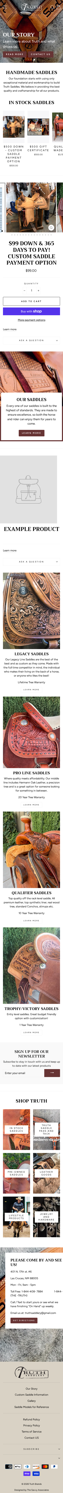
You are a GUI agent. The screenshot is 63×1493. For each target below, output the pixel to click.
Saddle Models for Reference (31, 1407)
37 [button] (51, 235)
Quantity (31, 283)
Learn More (31, 433)
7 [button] (19, 231)
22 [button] (61, 231)
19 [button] (53, 231)
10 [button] (28, 231)
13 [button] (36, 231)
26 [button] (21, 235)
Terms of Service (31, 1431)
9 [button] (25, 231)
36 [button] (49, 235)
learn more (31, 689)
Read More (14, 54)
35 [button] (46, 235)
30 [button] (32, 235)
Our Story (31, 1388)
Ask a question (31, 340)
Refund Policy (31, 1419)
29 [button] (29, 235)
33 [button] (40, 235)
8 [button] (22, 231)
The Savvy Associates (38, 1490)
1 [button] (29, 60)
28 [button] (26, 235)
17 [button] (47, 231)
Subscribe (31, 1449)
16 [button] (45, 231)
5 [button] (14, 231)
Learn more (9, 329)
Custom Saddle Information (31, 1394)
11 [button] (30, 231)
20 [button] (56, 231)
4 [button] (11, 231)
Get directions (24, 1320)
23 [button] (12, 235)
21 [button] (58, 231)
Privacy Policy (31, 1425)
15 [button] (42, 231)
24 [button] (15, 235)
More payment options (31, 320)
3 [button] (34, 60)
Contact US (31, 1437)
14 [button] (39, 231)
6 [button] (17, 231)
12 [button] (33, 231)
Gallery (31, 1400)
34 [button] (43, 235)
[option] (31, 31)
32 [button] (37, 235)
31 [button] (35, 235)
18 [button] (50, 231)
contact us (40, 54)
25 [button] (18, 235)
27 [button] (23, 235)
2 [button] (32, 60)
